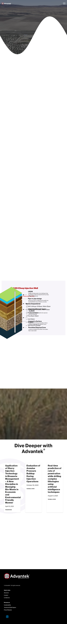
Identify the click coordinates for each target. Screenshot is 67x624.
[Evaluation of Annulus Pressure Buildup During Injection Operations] (33, 487)
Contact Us (7, 597)
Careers (6, 595)
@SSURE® (7, 173)
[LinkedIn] (7, 617)
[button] (64, 3)
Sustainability (7, 605)
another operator (24, 125)
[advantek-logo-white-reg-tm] (6, 3)
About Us (6, 592)
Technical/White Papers (10, 607)
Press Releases (8, 610)
